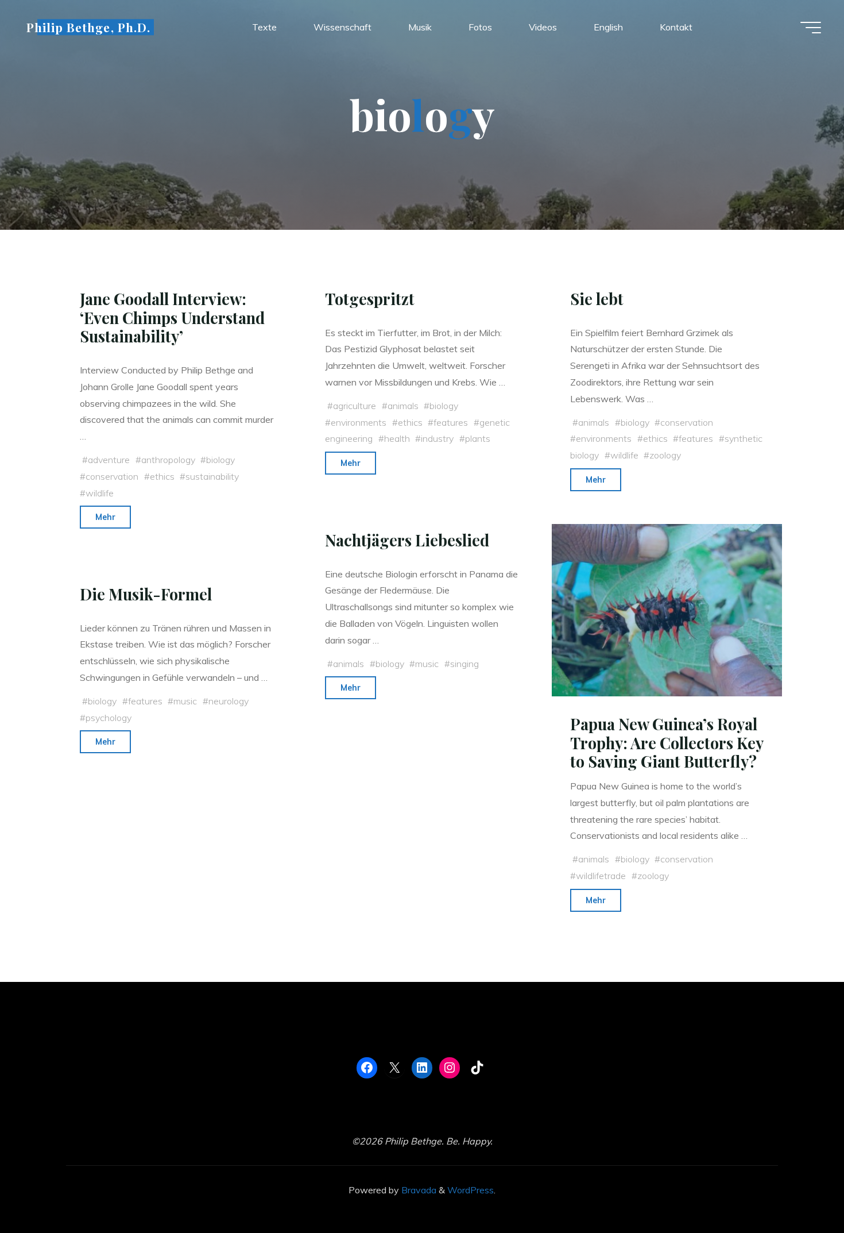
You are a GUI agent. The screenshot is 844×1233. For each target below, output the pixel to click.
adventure (109, 459)
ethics (162, 476)
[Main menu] (810, 27)
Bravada (417, 1190)
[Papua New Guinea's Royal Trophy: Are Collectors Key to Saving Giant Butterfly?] (667, 610)
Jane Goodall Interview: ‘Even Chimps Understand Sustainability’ (172, 317)
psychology (108, 717)
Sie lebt (597, 298)
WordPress (470, 1190)
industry (437, 438)
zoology (665, 455)
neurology (228, 701)
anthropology (168, 459)
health (397, 438)
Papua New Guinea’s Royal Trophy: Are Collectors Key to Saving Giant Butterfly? (666, 743)
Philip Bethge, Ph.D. (88, 27)
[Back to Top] (799, 1188)
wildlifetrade (601, 875)
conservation (112, 476)
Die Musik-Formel (146, 594)
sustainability (212, 476)
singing (464, 663)
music (427, 663)
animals (403, 405)
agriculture (354, 405)
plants (477, 438)
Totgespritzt (370, 298)
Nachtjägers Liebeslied (407, 540)
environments (358, 422)
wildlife (100, 493)
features (450, 422)
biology (220, 459)
